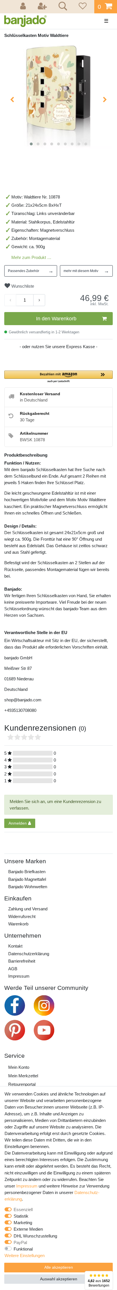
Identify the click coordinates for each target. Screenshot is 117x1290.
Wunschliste (22, 286)
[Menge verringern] (10, 300)
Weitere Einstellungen (25, 1255)
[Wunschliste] (81, 6)
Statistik (21, 1216)
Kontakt (15, 946)
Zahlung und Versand (27, 908)
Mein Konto (18, 1067)
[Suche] (61, 6)
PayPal (20, 1242)
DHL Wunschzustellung (35, 1235)
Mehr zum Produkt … (31, 257)
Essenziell (23, 1209)
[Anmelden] (24, 6)
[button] (58, 377)
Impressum (19, 976)
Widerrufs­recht (21, 916)
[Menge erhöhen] (39, 300)
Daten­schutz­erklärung (28, 953)
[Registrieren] (43, 6)
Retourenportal (21, 1084)
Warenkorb (18, 923)
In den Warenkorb (56, 318)
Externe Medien (28, 1229)
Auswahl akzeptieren (58, 1279)
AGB (12, 968)
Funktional (23, 1249)
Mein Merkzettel (23, 1075)
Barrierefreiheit (21, 961)
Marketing (23, 1222)
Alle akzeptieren (58, 1267)
